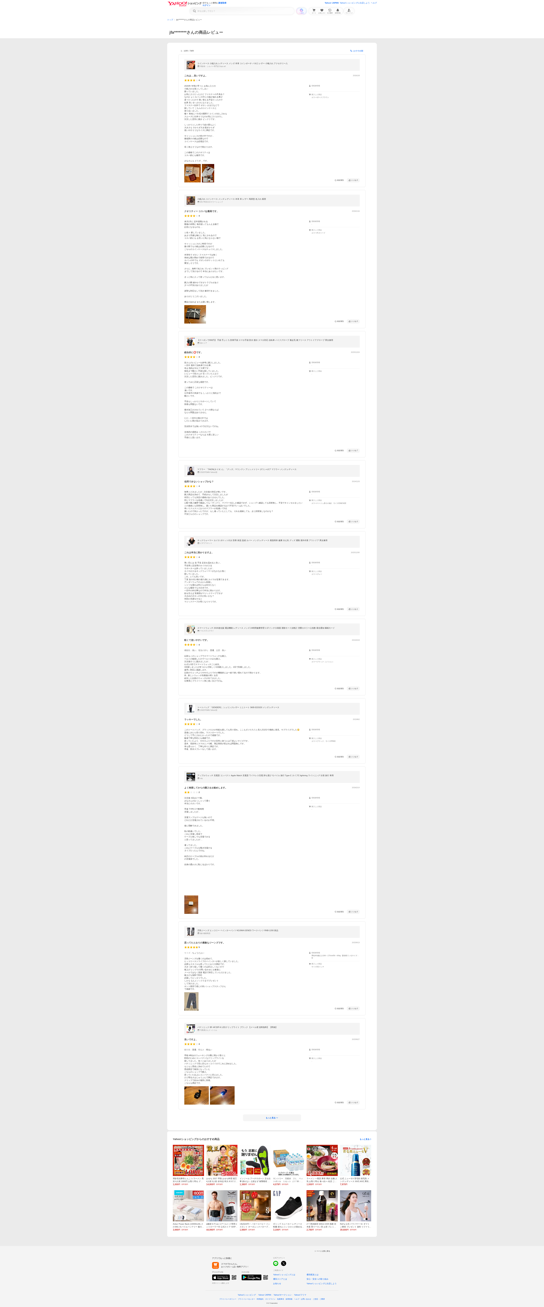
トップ (170, 20)
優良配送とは (312, 1274)
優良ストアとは (280, 1279)
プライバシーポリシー (227, 1299)
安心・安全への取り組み (317, 1279)
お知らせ (277, 1283)
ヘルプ (374, 3)
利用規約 (260, 1299)
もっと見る (365, 1139)
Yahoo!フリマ (300, 1295)
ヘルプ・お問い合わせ (302, 1299)
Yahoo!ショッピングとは (284, 1274)
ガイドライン (270, 1299)
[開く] (192, 173)
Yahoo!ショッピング (247, 1295)
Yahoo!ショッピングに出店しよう (355, 3)
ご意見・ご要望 (319, 1299)
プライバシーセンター (246, 1299)
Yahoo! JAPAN (332, 3)
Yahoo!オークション (283, 1295)
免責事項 (280, 1299)
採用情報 (289, 1299)
